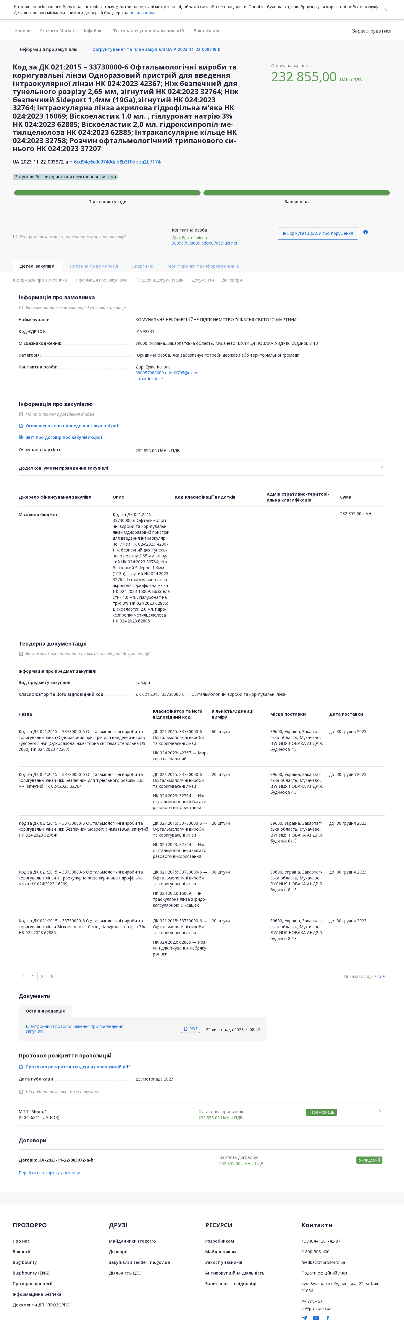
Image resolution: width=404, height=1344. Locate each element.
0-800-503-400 (315, 1251)
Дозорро (118, 1251)
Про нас (21, 1241)
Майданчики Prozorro (132, 1241)
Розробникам (219, 1241)
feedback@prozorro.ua (323, 1262)
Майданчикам (220, 1251)
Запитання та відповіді (230, 1283)
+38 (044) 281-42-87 (320, 1241)
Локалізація (206, 30)
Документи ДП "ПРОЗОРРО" (42, 1305)
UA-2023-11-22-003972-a (40, 162)
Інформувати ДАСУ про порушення (318, 233)
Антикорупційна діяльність (234, 1273)
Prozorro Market (57, 30)
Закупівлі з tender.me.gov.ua (139, 1262)
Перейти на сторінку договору (49, 1172)
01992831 (144, 331)
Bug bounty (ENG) (31, 1273)
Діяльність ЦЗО (125, 1273)
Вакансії (21, 1251)
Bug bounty (25, 1262)
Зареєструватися (371, 31)
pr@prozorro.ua (316, 1308)
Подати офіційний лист (324, 1273)
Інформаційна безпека (37, 1294)
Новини (22, 30)
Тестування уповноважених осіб (148, 30)
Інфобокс (94, 30)
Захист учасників (224, 1262)
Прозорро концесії (32, 1283)
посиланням (142, 12)
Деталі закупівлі (38, 266)
